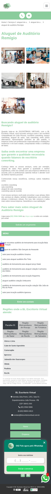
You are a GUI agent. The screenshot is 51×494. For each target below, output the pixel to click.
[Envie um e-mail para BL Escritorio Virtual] (29, 15)
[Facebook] (28, 475)
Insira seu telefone (25, 455)
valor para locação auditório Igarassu (16, 292)
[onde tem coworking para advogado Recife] (38, 55)
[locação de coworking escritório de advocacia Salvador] (38, 80)
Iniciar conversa (25, 468)
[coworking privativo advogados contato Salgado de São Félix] (13, 80)
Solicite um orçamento (26, 225)
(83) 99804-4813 (26, 411)
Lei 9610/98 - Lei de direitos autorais (35, 383)
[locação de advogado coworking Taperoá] (13, 55)
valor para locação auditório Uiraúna (16, 254)
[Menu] (46, 6)
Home (25, 426)
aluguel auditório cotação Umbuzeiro (16, 281)
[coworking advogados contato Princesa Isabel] (13, 105)
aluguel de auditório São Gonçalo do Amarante (20, 250)
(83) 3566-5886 (16, 216)
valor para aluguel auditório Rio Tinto (16, 259)
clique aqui (29, 216)
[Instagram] (23, 475)
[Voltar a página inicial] (7, 6)
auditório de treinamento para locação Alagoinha (21, 276)
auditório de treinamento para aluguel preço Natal (21, 264)
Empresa (25, 434)
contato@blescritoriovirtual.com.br (26, 415)
